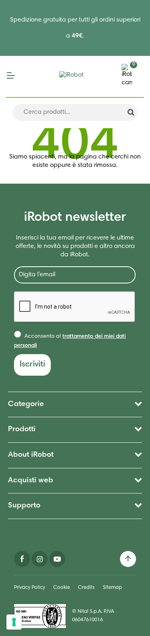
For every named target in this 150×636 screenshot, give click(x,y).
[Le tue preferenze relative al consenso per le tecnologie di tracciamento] (14, 622)
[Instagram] (40, 559)
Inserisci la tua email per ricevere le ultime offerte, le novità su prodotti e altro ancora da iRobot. (75, 246)
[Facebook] (22, 559)
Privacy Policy (29, 587)
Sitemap (112, 587)
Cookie (61, 587)
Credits (86, 587)
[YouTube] (57, 559)
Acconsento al (70, 341)
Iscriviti (32, 365)
